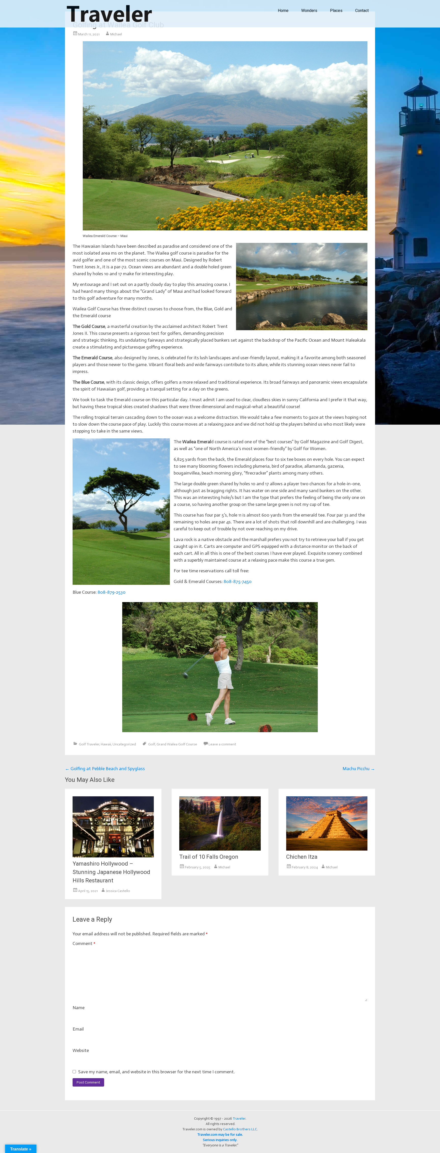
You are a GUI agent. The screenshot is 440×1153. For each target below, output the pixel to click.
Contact (362, 10)
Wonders (309, 10)
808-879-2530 (112, 592)
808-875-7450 (238, 581)
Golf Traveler (89, 744)
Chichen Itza (302, 857)
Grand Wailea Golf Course (177, 744)
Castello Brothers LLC (240, 1129)
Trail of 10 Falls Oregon (208, 857)
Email (78, 1029)
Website (81, 1050)
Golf (151, 744)
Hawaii (106, 744)
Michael (116, 34)
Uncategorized (124, 744)
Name (79, 1007)
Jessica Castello (118, 891)
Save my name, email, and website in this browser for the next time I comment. (156, 1072)
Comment (84, 943)
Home (283, 10)
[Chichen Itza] (326, 849)
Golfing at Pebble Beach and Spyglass (105, 768)
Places (336, 10)
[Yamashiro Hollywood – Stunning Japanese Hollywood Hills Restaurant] (113, 856)
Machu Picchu (358, 768)
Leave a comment (222, 744)
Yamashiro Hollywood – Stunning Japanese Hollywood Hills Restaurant (111, 872)
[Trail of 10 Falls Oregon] (219, 849)
